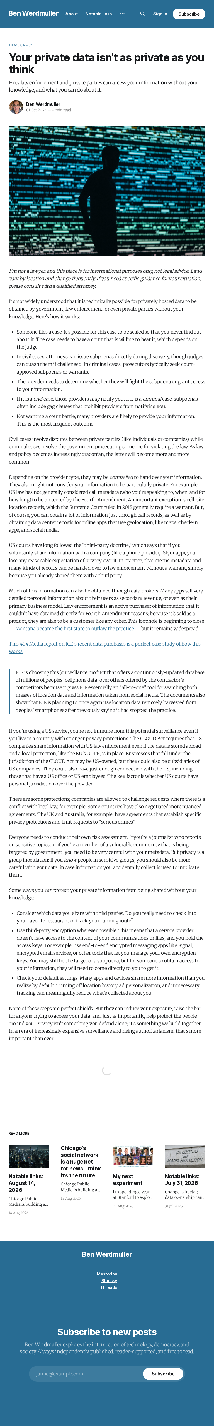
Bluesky (109, 1280)
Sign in (160, 13)
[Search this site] (142, 13)
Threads (108, 1287)
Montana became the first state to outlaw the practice (74, 629)
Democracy (20, 45)
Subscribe (189, 14)
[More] (122, 13)
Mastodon (107, 1274)
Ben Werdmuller (34, 13)
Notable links (99, 13)
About (71, 13)
